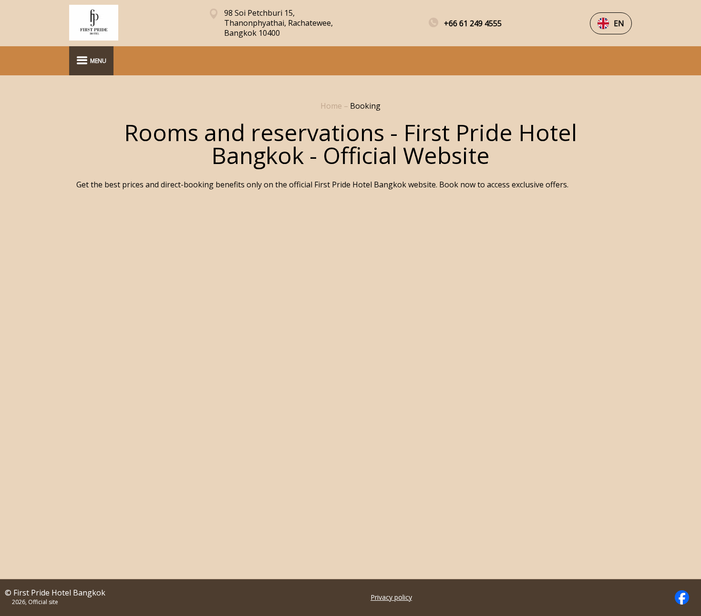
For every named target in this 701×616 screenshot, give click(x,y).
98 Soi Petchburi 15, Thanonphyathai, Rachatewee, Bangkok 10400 (278, 23)
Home (332, 106)
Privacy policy (391, 597)
